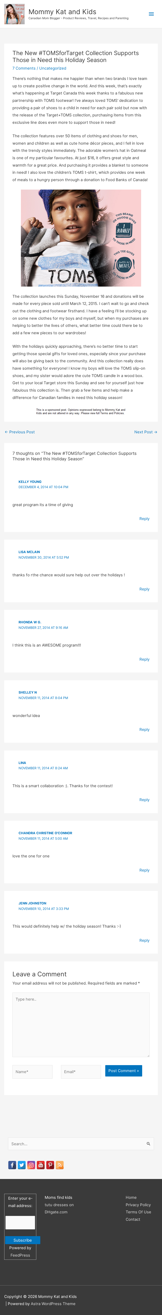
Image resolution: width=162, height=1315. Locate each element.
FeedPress (20, 1255)
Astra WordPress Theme (53, 1303)
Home (131, 1197)
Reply (144, 518)
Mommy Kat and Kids (62, 12)
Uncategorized (52, 68)
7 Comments (24, 68)
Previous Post (20, 432)
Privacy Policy (138, 1204)
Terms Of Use (138, 1212)
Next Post (145, 432)
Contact (133, 1219)
